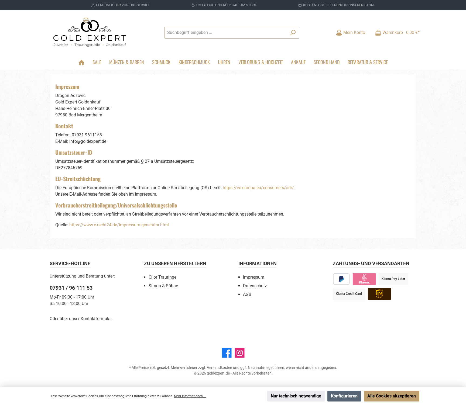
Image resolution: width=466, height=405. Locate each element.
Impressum (253, 277)
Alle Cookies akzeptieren (391, 396)
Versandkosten (219, 367)
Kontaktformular (96, 318)
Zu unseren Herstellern (175, 263)
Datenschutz (255, 285)
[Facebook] (227, 353)
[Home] (81, 62)
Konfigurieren (344, 396)
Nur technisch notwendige (296, 396)
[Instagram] (240, 353)
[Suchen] (293, 33)
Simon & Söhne (163, 285)
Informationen (257, 263)
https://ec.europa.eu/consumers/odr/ (258, 187)
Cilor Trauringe (162, 277)
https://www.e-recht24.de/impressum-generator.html (119, 224)
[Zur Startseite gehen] (90, 32)
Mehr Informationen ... (190, 396)
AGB (247, 294)
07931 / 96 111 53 (71, 288)
